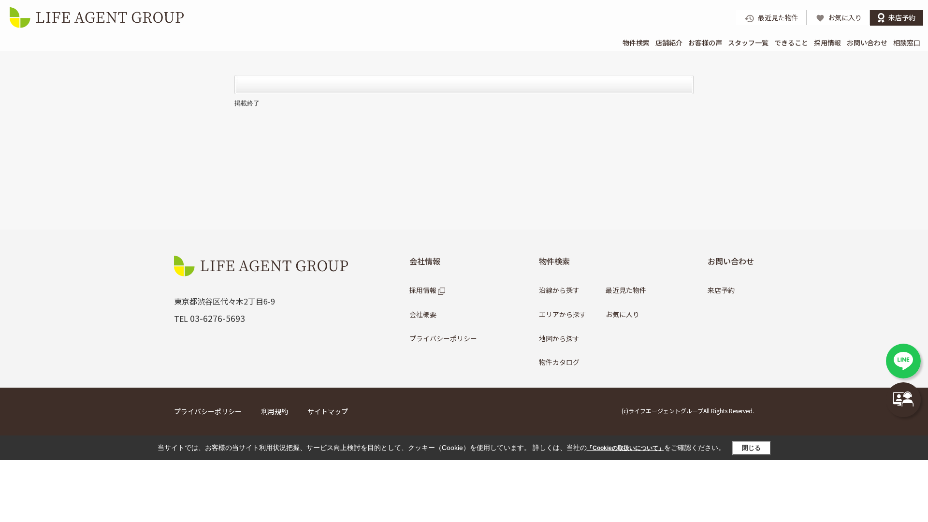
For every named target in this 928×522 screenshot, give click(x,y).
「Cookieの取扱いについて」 (625, 448)
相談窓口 (906, 42)
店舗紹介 (668, 42)
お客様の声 (705, 42)
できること (791, 42)
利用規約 (274, 411)
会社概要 (422, 314)
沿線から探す (559, 290)
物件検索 (636, 42)
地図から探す (559, 338)
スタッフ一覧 (748, 42)
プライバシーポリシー (443, 338)
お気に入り (622, 314)
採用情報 (827, 42)
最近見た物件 (626, 290)
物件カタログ (559, 362)
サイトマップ (327, 411)
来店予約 (721, 290)
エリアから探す (562, 314)
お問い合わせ (867, 42)
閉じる (751, 447)
